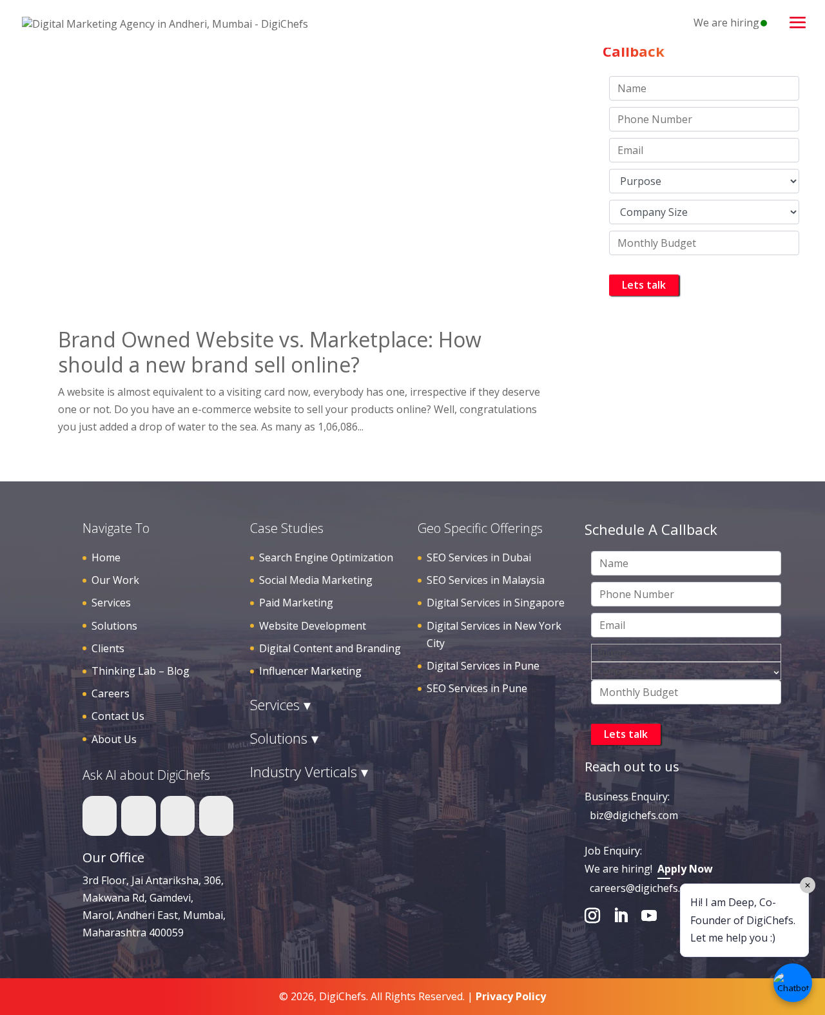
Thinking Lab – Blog (140, 671)
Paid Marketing (296, 602)
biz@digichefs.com (634, 815)
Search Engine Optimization (326, 557)
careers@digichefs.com (645, 888)
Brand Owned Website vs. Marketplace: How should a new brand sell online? (269, 351)
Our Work (115, 580)
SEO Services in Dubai (479, 557)
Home (106, 557)
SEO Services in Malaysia (486, 580)
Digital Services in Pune (483, 666)
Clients (108, 648)
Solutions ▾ (284, 738)
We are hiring (726, 22)
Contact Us (118, 716)
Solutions (114, 626)
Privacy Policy (511, 996)
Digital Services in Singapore (496, 602)
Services (111, 602)
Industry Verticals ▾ (309, 771)
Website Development (312, 626)
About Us (114, 739)
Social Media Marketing (316, 580)
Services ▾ (280, 704)
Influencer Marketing (310, 671)
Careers (111, 693)
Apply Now (685, 869)
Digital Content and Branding (330, 648)
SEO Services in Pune (477, 688)
